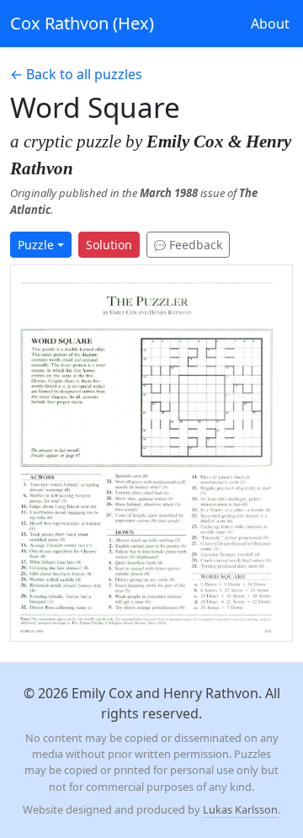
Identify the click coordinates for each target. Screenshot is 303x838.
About (270, 23)
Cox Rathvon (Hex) (82, 23)
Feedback (194, 245)
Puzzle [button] (36, 245)
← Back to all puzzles (76, 74)
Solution (109, 245)
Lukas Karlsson (240, 809)
